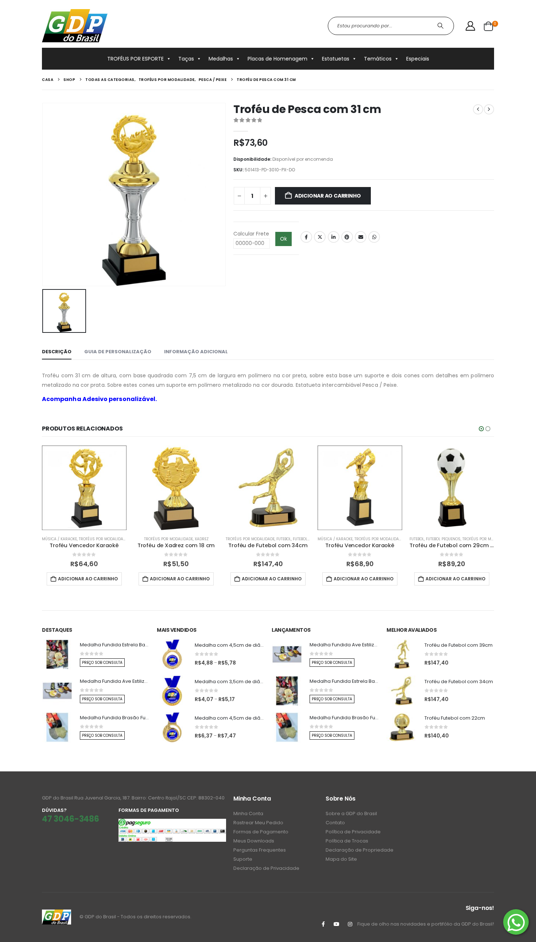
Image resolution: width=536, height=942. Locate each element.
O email (360, 237)
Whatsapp (374, 237)
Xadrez (202, 539)
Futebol (283, 539)
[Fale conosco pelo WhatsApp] (516, 922)
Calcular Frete (251, 233)
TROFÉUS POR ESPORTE (135, 58)
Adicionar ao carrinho (328, 195)
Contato (335, 822)
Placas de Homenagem (277, 58)
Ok (283, 238)
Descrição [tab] (56, 351)
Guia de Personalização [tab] (117, 351)
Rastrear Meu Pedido (258, 822)
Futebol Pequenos (310, 539)
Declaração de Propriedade (359, 849)
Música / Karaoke (59, 539)
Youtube (336, 924)
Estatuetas (335, 58)
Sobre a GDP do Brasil (351, 813)
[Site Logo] (75, 25)
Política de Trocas (347, 840)
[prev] (478, 109)
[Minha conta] (470, 26)
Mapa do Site (341, 859)
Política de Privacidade (353, 831)
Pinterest (347, 237)
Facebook (306, 237)
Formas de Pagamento (260, 831)
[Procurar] (441, 26)
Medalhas (221, 58)
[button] (481, 428)
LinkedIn (333, 237)
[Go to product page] (84, 487)
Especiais (417, 58)
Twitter (320, 237)
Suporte (242, 859)
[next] (489, 109)
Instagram (350, 924)
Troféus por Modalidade (103, 539)
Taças (186, 58)
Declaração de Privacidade (266, 868)
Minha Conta (248, 813)
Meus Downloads (253, 840)
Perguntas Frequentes (259, 849)
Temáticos (378, 58)
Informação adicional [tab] (196, 351)
